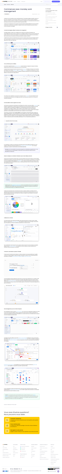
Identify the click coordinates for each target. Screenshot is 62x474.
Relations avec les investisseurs (44, 459)
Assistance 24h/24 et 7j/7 (6, 457)
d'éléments (15, 70)
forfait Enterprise (19, 311)
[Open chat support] (58, 471)
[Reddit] (10, 469)
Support (5, 4)
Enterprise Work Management (9, 364)
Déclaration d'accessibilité (52, 471)
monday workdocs (13, 246)
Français (5, 468)
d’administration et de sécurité (15, 389)
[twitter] (17, 469)
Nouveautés (52, 451)
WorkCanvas (23, 455)
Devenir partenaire (42, 452)
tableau (24, 69)
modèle (27, 95)
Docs (14, 446)
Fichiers (14, 451)
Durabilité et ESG (42, 454)
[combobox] (52, 4)
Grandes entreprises (5, 452)
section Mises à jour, (15, 221)
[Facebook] (14, 469)
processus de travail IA (27, 256)
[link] (15, 1)
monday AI (36, 105)
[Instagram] (19, 469)
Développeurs (33, 451)
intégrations (20, 256)
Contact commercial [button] (47, 1)
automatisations (15, 256)
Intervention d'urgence (43, 457)
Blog (51, 449)
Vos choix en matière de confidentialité (33, 470)
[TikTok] (21, 469)
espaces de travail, (18, 66)
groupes (19, 70)
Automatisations (15, 449)
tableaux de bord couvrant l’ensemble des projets (18, 338)
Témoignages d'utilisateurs (43, 451)
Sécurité (11, 470)
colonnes (24, 70)
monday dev (23, 449)
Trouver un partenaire (54, 460)
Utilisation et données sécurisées (17, 470)
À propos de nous (42, 446)
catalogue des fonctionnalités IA (26, 145)
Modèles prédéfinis (5, 449)
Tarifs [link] (41, 1)
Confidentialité (25, 470)
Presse (41, 449)
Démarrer (8, 4)
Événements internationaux (54, 454)
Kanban (14, 454)
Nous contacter (5, 447)
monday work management (25, 446)
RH (31, 452)
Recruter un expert (53, 462)
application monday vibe (16, 185)
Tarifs (3, 446)
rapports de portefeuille (23, 337)
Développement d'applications (55, 459)
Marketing (32, 446)
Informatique (33, 454)
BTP (31, 457)
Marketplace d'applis (5, 455)
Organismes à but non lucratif (7, 454)
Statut (40, 470)
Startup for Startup (53, 457)
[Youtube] (16, 469)
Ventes (32, 449)
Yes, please (57, 469)
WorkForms (19, 160)
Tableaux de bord (15, 452)
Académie (52, 452)
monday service (23, 451)
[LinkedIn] (12, 469)
